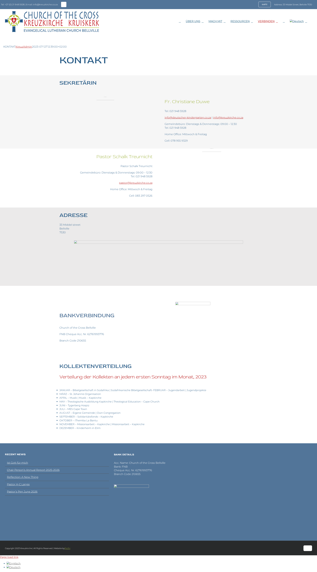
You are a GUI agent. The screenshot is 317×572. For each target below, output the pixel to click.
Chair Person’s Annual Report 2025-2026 (33, 470)
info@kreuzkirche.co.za (228, 117)
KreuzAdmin (24, 46)
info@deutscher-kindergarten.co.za (188, 117)
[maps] (158, 241)
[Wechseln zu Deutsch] (13, 567)
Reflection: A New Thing (22, 477)
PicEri (67, 548)
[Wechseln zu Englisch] (14, 563)
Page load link (9, 557)
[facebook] (63, 4)
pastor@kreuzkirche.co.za (135, 182)
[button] (286, 21)
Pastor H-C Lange (18, 484)
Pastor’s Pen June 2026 (22, 491)
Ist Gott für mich (17, 462)
